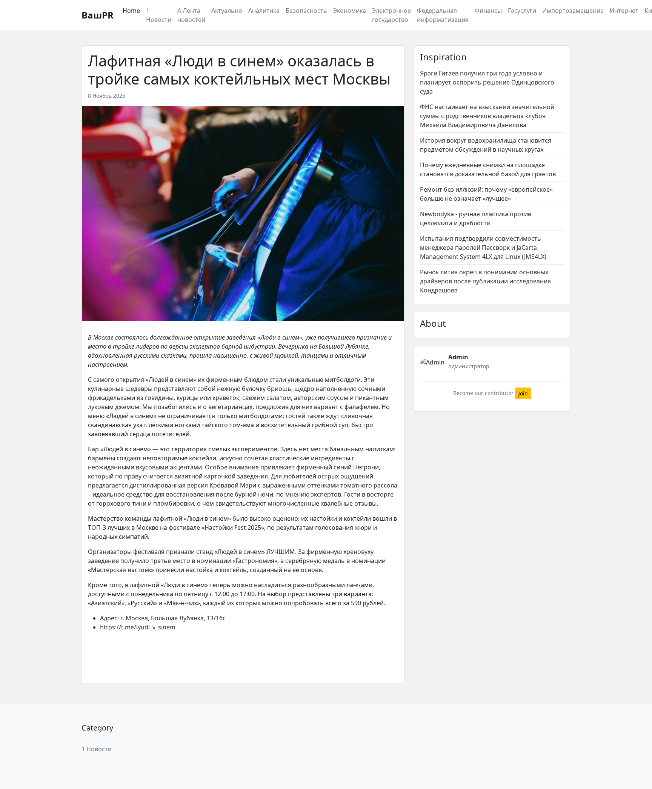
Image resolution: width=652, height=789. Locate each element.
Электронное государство (391, 15)
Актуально (226, 10)
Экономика (349, 10)
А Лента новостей (191, 15)
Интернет (624, 10)
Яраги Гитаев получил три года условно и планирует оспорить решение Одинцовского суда (487, 82)
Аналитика (264, 10)
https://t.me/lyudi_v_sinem (137, 627)
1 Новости (158, 15)
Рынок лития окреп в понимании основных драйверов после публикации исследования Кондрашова (485, 281)
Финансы (488, 10)
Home (131, 10)
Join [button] (523, 393)
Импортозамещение (573, 10)
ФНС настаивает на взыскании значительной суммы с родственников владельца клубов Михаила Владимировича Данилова (487, 116)
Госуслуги (522, 10)
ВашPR (98, 15)
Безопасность (306, 10)
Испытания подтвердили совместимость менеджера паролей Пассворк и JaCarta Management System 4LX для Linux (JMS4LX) (483, 247)
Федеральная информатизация (443, 15)
